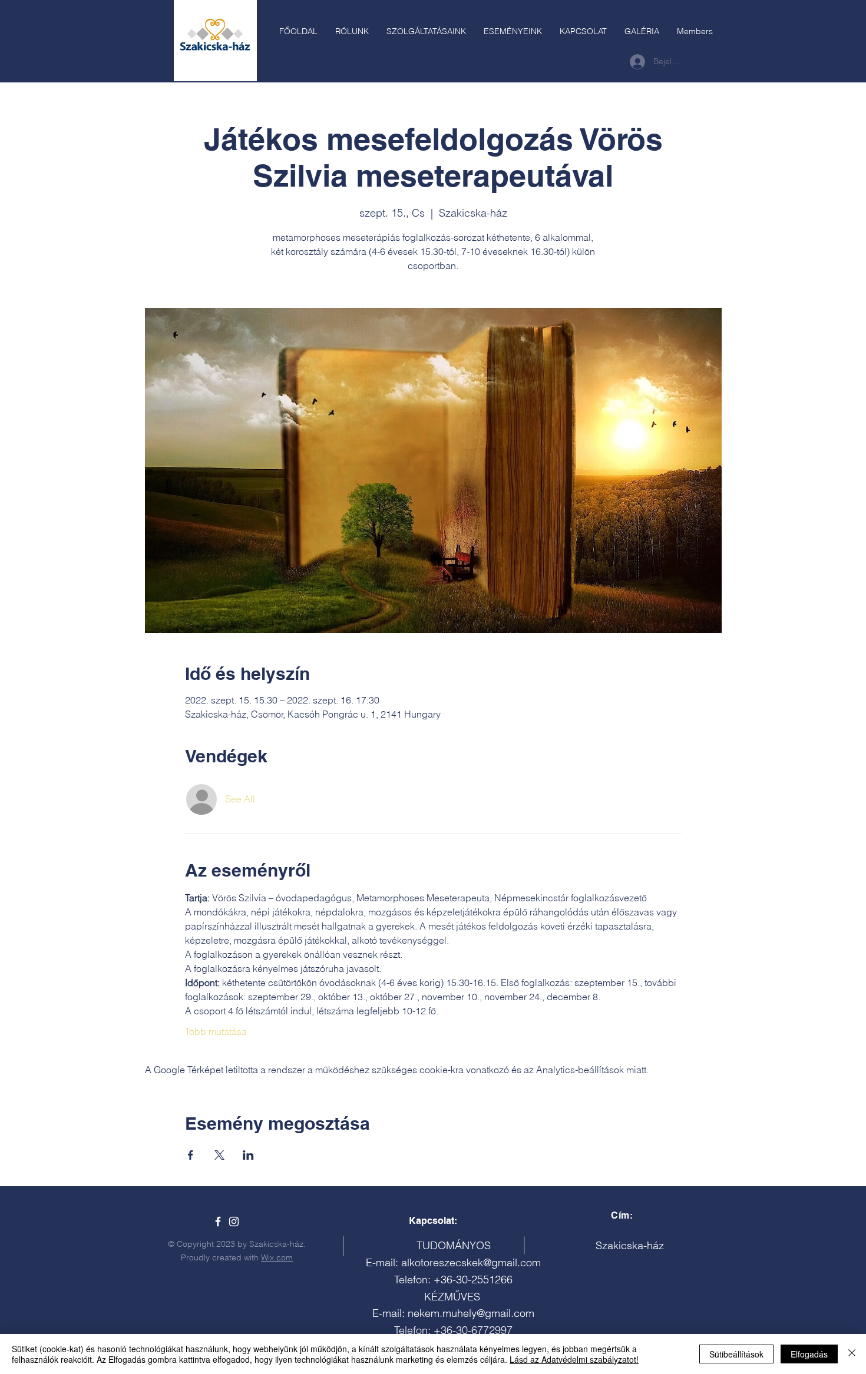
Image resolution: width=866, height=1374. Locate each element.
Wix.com (277, 1257)
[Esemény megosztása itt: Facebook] (190, 1155)
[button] (426, 31)
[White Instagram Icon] (233, 1221)
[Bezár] (852, 1354)
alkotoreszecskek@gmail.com (471, 1262)
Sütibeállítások (736, 1354)
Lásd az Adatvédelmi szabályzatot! (574, 1359)
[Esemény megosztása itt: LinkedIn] (248, 1155)
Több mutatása (216, 1031)
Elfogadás (809, 1354)
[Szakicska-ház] (217, 1221)
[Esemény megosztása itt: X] (219, 1155)
